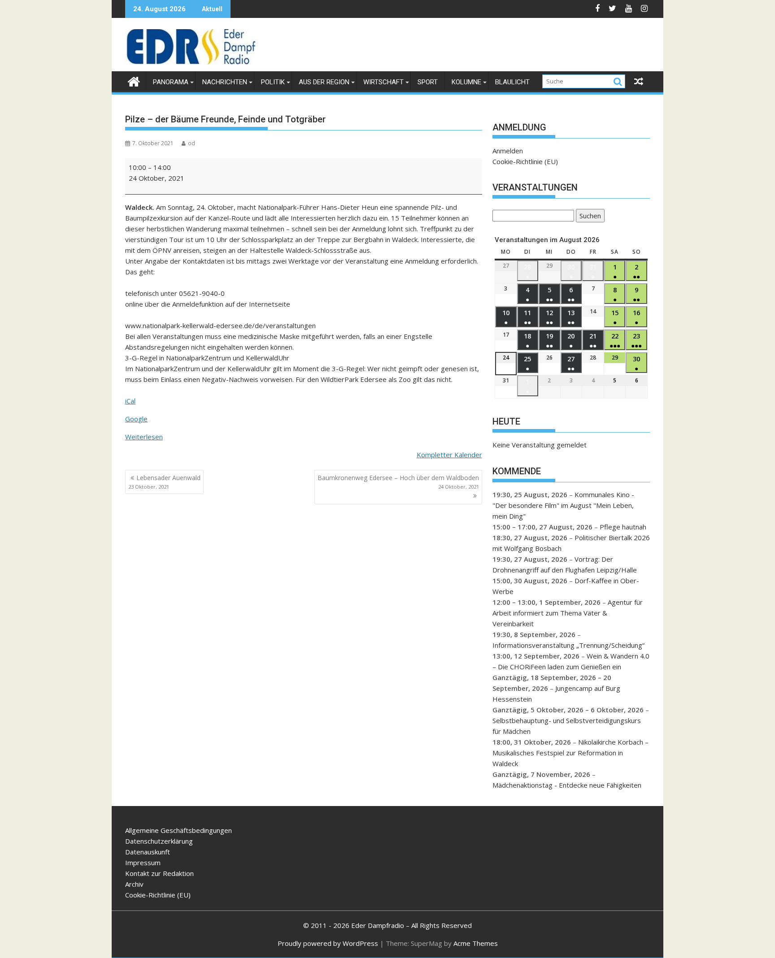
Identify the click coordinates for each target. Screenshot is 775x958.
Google (136, 418)
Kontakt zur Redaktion (159, 873)
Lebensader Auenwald (164, 481)
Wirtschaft (383, 82)
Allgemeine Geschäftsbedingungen (178, 830)
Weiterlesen (144, 436)
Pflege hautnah (623, 526)
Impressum (143, 862)
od (191, 143)
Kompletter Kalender (449, 454)
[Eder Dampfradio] (134, 80)
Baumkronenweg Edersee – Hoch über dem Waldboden (398, 481)
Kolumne (466, 82)
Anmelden (507, 150)
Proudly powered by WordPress (328, 943)
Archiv (134, 884)
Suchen (588, 216)
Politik (273, 82)
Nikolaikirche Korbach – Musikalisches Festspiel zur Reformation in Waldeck (570, 752)
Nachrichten (224, 82)
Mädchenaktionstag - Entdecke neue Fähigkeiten (566, 784)
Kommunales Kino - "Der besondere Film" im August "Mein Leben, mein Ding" (563, 505)
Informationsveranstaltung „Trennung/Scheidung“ (568, 645)
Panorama (170, 82)
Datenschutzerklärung (159, 841)
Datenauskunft (147, 851)
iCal (130, 400)
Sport (428, 82)
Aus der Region (324, 82)
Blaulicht (512, 82)
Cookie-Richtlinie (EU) (525, 161)
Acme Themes (475, 943)
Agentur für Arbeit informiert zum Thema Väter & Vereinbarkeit (567, 613)
